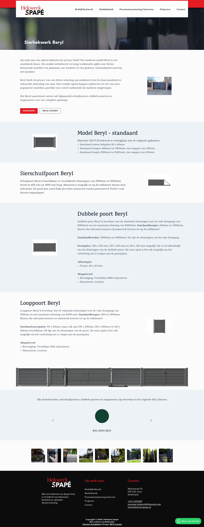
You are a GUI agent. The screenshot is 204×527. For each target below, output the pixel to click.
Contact (181, 9)
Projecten (165, 9)
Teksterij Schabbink (91, 524)
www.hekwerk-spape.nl (139, 507)
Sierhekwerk (106, 9)
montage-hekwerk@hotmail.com (144, 504)
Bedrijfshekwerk (84, 9)
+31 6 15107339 (135, 501)
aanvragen (29, 111)
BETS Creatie (116, 524)
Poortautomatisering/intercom (136, 9)
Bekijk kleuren (50, 111)
